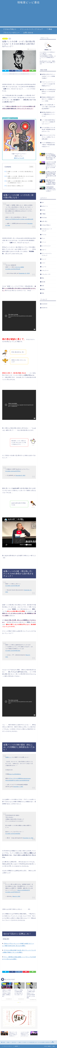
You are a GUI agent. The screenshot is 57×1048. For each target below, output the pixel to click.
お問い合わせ (28, 33)
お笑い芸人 (5, 38)
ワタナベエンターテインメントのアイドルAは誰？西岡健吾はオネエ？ (48, 83)
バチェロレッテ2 (46, 274)
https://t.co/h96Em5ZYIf (23, 890)
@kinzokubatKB (9, 780)
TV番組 (49, 29)
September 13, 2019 (24, 273)
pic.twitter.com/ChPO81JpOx (12, 650)
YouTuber (44, 217)
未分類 (43, 281)
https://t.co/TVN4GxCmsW (12, 219)
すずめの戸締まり (9, 29)
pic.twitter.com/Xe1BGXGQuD (21, 780)
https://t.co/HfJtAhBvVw (15, 774)
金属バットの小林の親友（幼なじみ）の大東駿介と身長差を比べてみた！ (20, 181)
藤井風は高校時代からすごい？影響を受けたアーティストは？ (48, 114)
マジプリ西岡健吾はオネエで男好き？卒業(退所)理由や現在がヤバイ (48, 144)
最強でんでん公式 (19, 158)
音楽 (43, 293)
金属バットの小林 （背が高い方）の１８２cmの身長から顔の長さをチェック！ (20, 177)
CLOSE (31, 166)
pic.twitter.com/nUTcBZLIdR (12, 585)
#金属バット (8, 757)
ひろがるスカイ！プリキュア (47, 229)
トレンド (44, 259)
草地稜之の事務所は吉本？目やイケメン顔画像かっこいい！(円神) (48, 99)
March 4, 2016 (16, 896)
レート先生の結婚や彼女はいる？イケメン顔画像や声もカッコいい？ (48, 121)
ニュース (44, 266)
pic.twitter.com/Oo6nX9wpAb (12, 269)
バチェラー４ (45, 270)
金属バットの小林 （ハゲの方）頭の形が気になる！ (20, 172)
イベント (44, 242)
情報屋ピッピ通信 (28, 2)
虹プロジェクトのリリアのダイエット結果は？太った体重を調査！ (48, 137)
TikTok (43, 210)
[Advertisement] (28, 16)
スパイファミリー (46, 246)
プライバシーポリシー (11, 33)
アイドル (44, 234)
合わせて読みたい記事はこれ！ (16, 185)
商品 (43, 278)
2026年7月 (44, 307)
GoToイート (45, 206)
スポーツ (44, 249)
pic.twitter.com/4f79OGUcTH (12, 892)
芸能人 (43, 289)
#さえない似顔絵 (20, 267)
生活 (43, 285)
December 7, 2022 (18, 786)
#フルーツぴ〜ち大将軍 (15, 778)
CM (43, 202)
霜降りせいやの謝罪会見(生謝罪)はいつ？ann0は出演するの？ (49, 91)
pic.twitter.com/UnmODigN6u (12, 833)
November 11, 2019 (28, 838)
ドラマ (43, 263)
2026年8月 (44, 304)
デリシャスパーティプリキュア (31, 29)
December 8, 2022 (20, 475)
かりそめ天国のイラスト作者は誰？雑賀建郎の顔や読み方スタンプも (48, 129)
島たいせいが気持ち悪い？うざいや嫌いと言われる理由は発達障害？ (48, 106)
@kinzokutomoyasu (26, 778)
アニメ (43, 238)
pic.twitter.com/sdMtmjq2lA (26, 219)
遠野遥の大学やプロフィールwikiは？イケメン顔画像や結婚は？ (48, 76)
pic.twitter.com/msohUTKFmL (13, 471)
